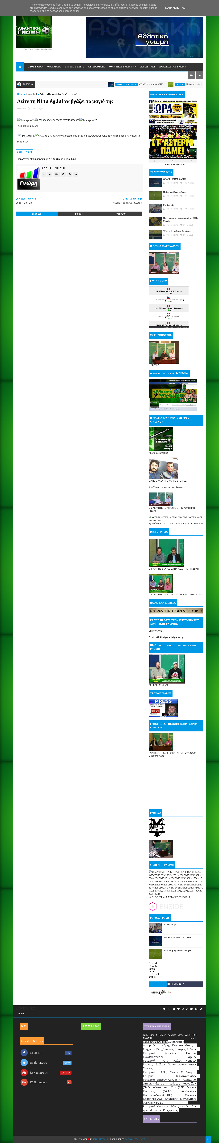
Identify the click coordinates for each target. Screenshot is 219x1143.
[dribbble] (183, 1009)
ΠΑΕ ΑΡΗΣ (151, 84)
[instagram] (196, 1009)
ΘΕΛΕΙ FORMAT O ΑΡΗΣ (123, 84)
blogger (36, 214)
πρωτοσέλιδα (168, 164)
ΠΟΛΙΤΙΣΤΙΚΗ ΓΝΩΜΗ (172, 66)
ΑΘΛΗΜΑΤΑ (54, 66)
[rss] (187, 1009)
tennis (152, 968)
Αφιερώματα (96, 66)
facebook (121, 214)
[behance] (192, 1009)
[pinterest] (174, 1009)
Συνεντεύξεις (74, 66)
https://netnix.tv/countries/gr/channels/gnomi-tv (176, 985)
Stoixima (186, 327)
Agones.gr (177, 327)
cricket (152, 976)
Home (20, 94)
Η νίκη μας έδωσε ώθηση (169, 84)
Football (153, 963)
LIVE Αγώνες (148, 66)
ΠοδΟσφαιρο (34, 66)
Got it (186, 8)
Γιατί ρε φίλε (169, 205)
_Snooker (153, 966)
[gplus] (169, 1009)
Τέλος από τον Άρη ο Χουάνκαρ (177, 231)
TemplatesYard (100, 1139)
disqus (79, 214)
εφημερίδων (180, 164)
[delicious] (200, 1009)
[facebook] (160, 1009)
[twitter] (164, 1009)
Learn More (172, 8)
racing (152, 971)
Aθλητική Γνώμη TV (122, 66)
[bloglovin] (178, 1009)
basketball (154, 974)
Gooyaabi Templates (135, 1139)
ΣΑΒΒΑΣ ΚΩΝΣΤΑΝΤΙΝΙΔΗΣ (98, 84)
